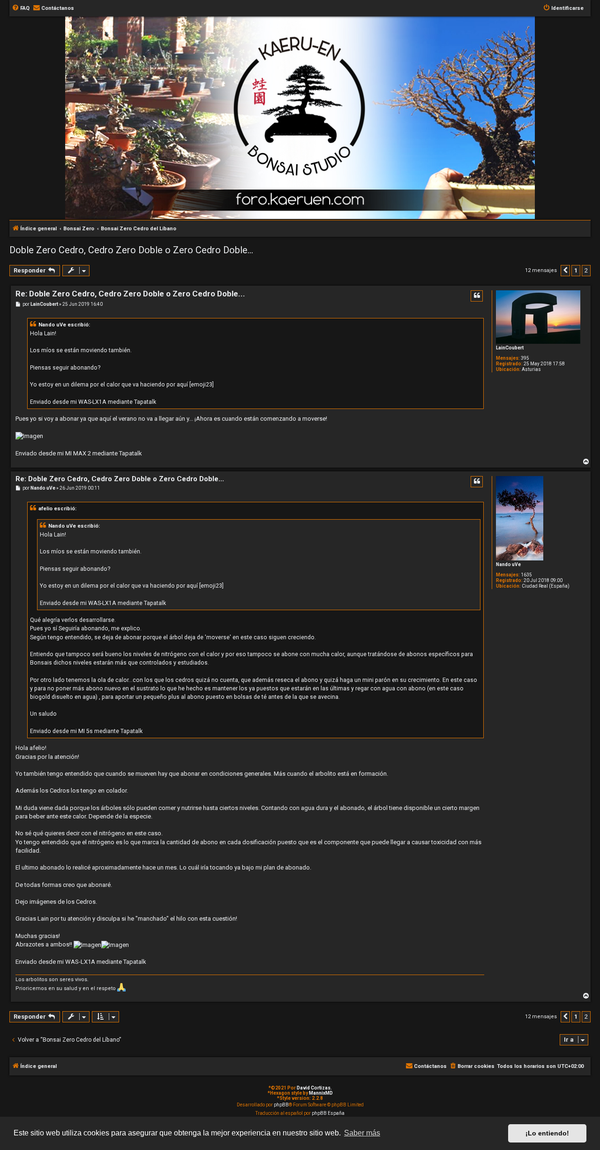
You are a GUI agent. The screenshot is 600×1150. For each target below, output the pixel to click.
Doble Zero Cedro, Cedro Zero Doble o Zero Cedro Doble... (131, 250)
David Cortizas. (314, 1087)
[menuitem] (21, 8)
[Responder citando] (477, 296)
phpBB (281, 1104)
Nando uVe (508, 564)
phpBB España (328, 1113)
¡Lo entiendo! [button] (547, 1133)
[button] (565, 270)
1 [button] (576, 270)
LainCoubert (510, 347)
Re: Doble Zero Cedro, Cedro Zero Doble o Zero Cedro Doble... (130, 293)
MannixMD (321, 1093)
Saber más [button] (362, 1133)
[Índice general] (304, 67)
